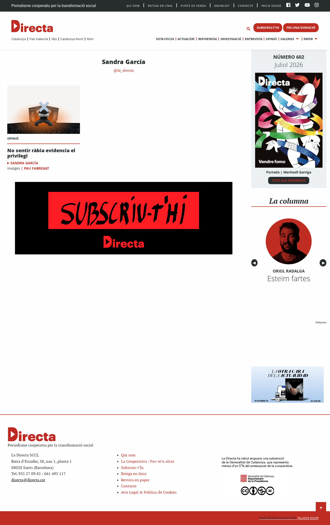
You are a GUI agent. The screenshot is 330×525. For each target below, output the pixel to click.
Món (90, 39)
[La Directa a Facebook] (288, 5)
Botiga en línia (160, 5)
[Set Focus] (248, 29)
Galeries (287, 39)
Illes (54, 39)
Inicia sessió (271, 5)
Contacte (245, 5)
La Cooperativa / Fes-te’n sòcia (147, 461)
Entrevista (253, 39)
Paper (308, 39)
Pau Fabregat (36, 168)
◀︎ (255, 263)
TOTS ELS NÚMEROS (288, 180)
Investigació (231, 39)
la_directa (125, 70)
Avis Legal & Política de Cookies (149, 492)
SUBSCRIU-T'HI (268, 27)
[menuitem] (18, 38)
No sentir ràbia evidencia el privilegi (41, 153)
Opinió (271, 39)
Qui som (128, 455)
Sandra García (24, 163)
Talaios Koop (289, 518)
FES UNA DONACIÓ (301, 27)
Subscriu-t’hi (132, 468)
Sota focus (165, 39)
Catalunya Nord (71, 39)
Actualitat (186, 39)
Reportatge (207, 39)
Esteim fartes (288, 278)
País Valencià (38, 39)
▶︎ (324, 263)
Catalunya (18, 39)
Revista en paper (135, 480)
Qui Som (133, 5)
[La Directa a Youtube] (307, 5)
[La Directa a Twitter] (297, 5)
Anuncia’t (222, 5)
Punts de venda (193, 5)
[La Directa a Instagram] (317, 5)
